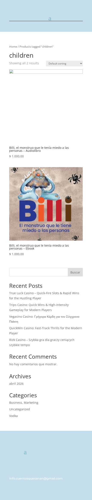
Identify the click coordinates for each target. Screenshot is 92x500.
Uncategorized (19, 409)
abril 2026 (16, 384)
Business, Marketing (23, 403)
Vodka (13, 416)
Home (13, 46)
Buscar (75, 272)
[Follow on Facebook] (70, 464)
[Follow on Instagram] (79, 464)
